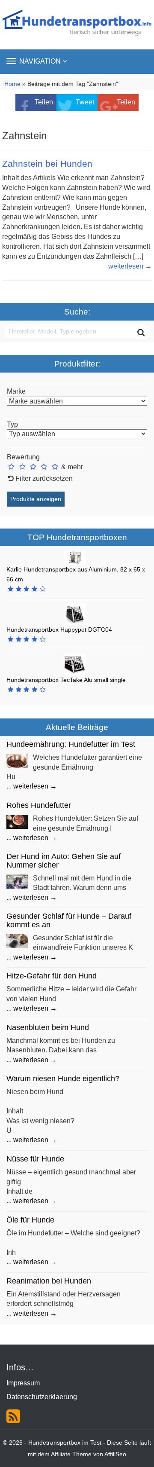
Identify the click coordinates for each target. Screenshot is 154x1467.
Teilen (44, 102)
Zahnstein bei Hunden (47, 163)
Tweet (85, 102)
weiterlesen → (130, 266)
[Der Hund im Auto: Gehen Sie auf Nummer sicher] (17, 880)
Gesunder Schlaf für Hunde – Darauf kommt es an (68, 920)
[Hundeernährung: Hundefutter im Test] (17, 760)
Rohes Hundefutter (38, 805)
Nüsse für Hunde (35, 1159)
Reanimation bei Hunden (48, 1281)
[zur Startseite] (77, 24)
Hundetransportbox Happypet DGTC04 (59, 629)
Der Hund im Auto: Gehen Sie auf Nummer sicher (63, 860)
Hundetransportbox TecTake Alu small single (66, 679)
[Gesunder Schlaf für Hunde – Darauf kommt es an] (17, 940)
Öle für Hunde (30, 1220)
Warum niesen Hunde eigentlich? (62, 1078)
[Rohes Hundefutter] (17, 821)
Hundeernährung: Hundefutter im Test (70, 744)
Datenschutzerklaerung (41, 1396)
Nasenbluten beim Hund (47, 1027)
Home (12, 84)
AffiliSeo (115, 1454)
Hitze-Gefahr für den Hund (51, 976)
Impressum (23, 1383)
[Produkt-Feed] (13, 1415)
